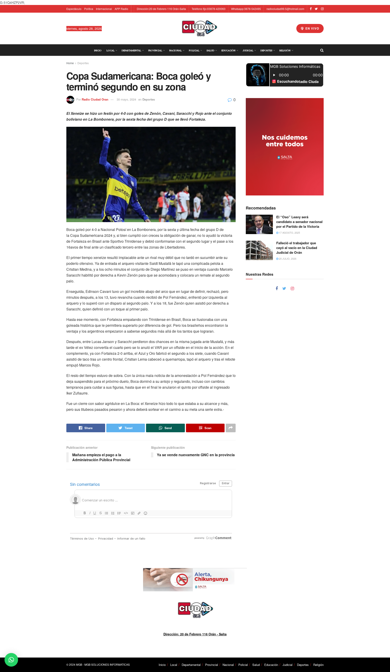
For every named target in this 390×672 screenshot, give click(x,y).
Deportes (266, 50)
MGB (79, 664)
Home (70, 63)
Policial (194, 50)
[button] (11, 660)
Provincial (155, 50)
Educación (228, 50)
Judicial (248, 50)
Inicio (98, 50)
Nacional (175, 50)
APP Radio (121, 9)
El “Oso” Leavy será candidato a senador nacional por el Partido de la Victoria (299, 221)
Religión (284, 50)
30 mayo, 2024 (126, 99)
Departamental (131, 50)
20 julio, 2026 (287, 258)
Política (88, 9)
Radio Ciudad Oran (95, 99)
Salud (210, 50)
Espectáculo (73, 9)
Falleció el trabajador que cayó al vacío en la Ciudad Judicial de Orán (296, 247)
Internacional (104, 9)
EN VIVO (311, 28)
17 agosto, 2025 (289, 232)
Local (110, 50)
